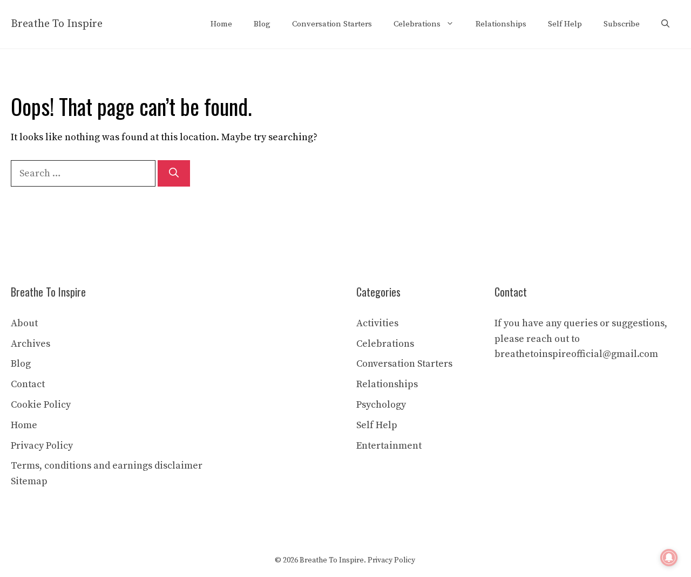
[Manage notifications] (669, 557)
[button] (665, 24)
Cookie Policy (41, 405)
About (24, 323)
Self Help (565, 24)
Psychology (381, 405)
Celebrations (417, 24)
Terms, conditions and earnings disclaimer (106, 465)
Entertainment (389, 445)
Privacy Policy (42, 445)
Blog (262, 24)
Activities (377, 323)
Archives (30, 344)
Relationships (501, 24)
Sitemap (29, 481)
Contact (28, 384)
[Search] (174, 173)
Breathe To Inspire (57, 24)
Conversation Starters (332, 24)
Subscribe (622, 24)
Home (221, 24)
